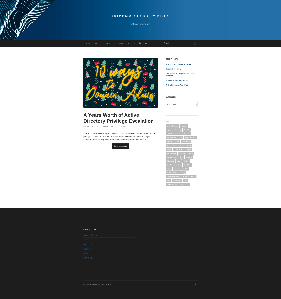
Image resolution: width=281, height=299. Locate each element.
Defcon (181, 145)
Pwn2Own (187, 165)
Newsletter (123, 43)
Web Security (172, 184)
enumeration (171, 153)
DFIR (189, 145)
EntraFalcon (178, 149)
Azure (179, 134)
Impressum (87, 249)
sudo (185, 176)
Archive (98, 43)
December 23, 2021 (91, 126)
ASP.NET (170, 134)
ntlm (178, 161)
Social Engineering (173, 176)
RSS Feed (87, 258)
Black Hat (187, 134)
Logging (189, 157)
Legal (85, 253)
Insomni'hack (172, 157)
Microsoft (170, 161)
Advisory (184, 126)
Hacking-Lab (88, 244)
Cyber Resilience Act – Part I (177, 85)
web (185, 180)
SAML (185, 169)
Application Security (174, 130)
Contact (110, 43)
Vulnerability (177, 180)
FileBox (86, 240)
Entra (169, 149)
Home (88, 43)
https (191, 153)
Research (177, 169)
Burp (180, 137)
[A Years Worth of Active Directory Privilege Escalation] (120, 83)
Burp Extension (190, 137)
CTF (168, 145)
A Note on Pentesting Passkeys (178, 64)
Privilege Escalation (174, 165)
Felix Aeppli (108, 126)
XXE (187, 184)
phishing (185, 161)
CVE (175, 145)
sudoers (192, 176)
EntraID (188, 149)
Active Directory (172, 126)
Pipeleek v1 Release (174, 69)
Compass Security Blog (140, 16)
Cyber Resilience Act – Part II (177, 80)
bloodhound (171, 137)
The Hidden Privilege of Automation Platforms (180, 75)
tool (168, 180)
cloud (177, 141)
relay (169, 169)
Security (182, 173)
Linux (181, 157)
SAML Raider (172, 173)
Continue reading (120, 146)
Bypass (169, 141)
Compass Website (90, 235)
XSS (181, 184)
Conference (186, 141)
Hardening (182, 153)
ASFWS (186, 130)
